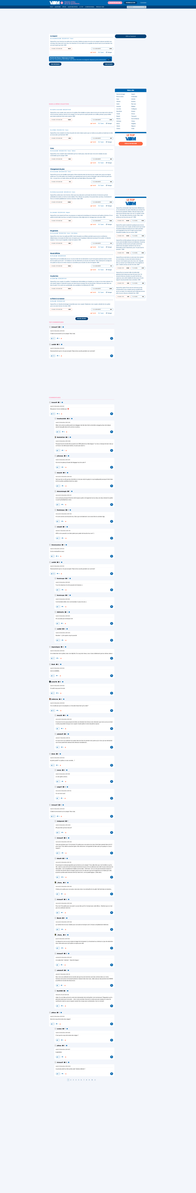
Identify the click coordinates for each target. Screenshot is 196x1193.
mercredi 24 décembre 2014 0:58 (64, 841)
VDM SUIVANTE (108, 64)
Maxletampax (61, 510)
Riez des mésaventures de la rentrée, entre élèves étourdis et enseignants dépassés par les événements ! (80, 58)
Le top (81, 7)
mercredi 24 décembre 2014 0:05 (64, 719)
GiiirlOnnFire (60, 612)
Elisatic (53, 664)
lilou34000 (60, 991)
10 (92, 1080)
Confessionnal (89, 7)
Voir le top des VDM (131, 143)
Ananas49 (54, 402)
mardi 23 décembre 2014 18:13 (57, 331)
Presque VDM (100, 7)
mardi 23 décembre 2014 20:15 (63, 632)
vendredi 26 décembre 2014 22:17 (64, 957)
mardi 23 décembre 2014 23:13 (63, 459)
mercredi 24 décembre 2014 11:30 (64, 514)
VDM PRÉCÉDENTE (55, 64)
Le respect (53, 36)
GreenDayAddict (62, 418)
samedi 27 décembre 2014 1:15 (63, 974)
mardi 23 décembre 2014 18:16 (63, 774)
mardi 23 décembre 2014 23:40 (63, 825)
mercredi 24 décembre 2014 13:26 (64, 922)
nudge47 (59, 787)
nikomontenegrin (62, 491)
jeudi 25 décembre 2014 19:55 (63, 938)
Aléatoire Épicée (73, 7)
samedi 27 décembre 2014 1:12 (63, 738)
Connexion (143, 2)
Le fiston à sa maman (57, 299)
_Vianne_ (60, 882)
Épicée (64, 7)
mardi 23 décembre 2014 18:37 (63, 1049)
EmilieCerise (54, 699)
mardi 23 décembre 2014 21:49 (63, 422)
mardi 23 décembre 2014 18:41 (63, 616)
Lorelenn (59, 1029)
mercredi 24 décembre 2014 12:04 (64, 903)
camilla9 (53, 344)
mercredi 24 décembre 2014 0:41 (63, 495)
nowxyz (59, 770)
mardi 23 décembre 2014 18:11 (57, 348)
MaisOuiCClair (61, 437)
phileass (53, 1012)
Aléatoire (58, 7)
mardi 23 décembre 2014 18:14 (57, 1016)
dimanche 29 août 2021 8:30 (62, 994)
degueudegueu (55, 647)
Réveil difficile (55, 253)
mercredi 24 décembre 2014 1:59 (63, 862)
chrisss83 (59, 527)
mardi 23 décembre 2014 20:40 (63, 1066)
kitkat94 (59, 858)
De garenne (54, 231)
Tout (51, 7)
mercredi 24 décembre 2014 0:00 (64, 476)
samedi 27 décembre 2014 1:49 (63, 530)
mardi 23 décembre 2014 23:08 (63, 441)
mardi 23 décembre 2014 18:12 (57, 650)
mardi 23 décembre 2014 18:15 (63, 599)
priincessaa (60, 456)
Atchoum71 (54, 327)
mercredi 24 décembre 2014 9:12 (63, 790)
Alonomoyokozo (56, 545)
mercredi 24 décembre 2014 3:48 (64, 886)
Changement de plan (57, 169)
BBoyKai (59, 918)
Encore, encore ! (81, 318)
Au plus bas (54, 276)
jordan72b (54, 682)
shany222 (59, 472)
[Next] (95, 1080)
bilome (53, 754)
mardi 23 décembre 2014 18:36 (63, 1032)
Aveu (52, 148)
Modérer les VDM (130, 2)
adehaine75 (60, 734)
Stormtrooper (61, 578)
